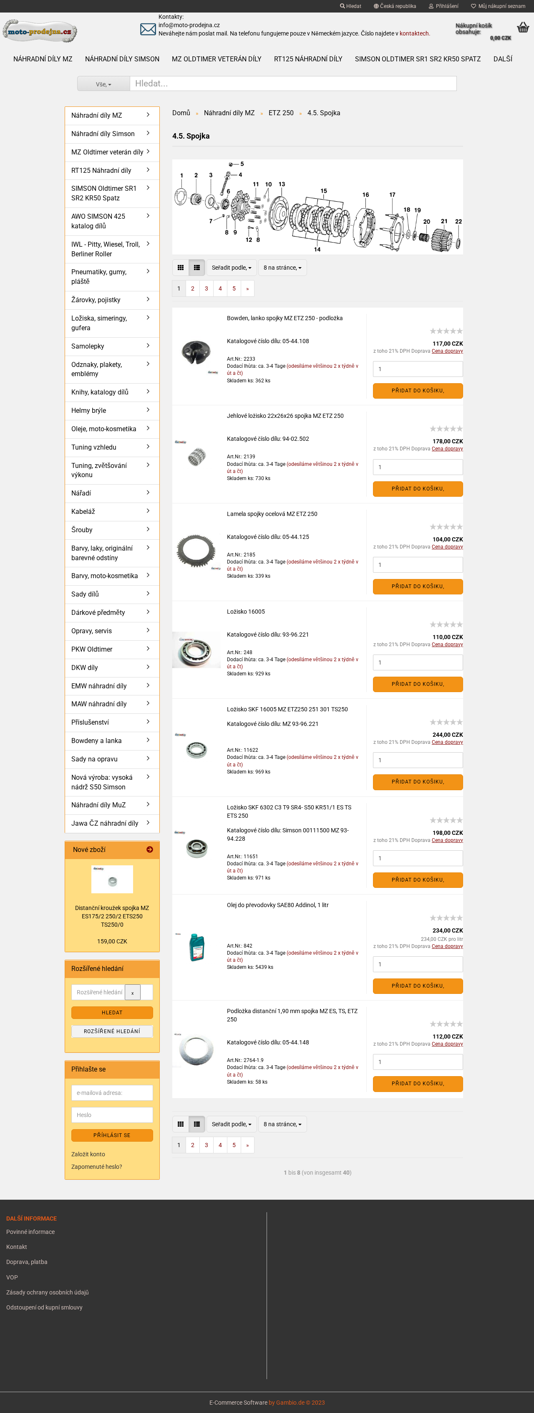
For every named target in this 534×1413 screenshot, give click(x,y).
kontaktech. (415, 33)
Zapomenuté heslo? (96, 1166)
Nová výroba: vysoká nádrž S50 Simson (102, 782)
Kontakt (16, 1247)
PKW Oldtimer (91, 649)
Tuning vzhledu (93, 447)
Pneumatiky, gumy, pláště (98, 277)
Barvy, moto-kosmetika (104, 576)
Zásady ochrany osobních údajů (47, 1292)
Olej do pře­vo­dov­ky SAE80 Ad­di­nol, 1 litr (278, 905)
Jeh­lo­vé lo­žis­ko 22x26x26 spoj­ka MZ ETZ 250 (285, 415)
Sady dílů (85, 594)
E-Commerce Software (238, 1402)
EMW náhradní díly (99, 686)
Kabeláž (83, 512)
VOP (12, 1277)
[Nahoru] (22, 1400)
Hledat (353, 6)
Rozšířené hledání (112, 1031)
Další (503, 59)
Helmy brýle (88, 411)
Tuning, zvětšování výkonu (99, 470)
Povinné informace (30, 1231)
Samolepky (87, 346)
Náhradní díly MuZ (98, 805)
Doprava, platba (27, 1262)
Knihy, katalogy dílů (99, 392)
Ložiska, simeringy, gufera (99, 323)
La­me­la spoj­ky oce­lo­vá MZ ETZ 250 (272, 514)
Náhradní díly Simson (122, 59)
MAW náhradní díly (99, 704)
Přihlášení (445, 6)
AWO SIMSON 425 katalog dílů (98, 221)
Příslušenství (90, 722)
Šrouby (82, 530)
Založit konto (88, 1154)
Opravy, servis (91, 631)
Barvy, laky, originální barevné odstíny (102, 553)
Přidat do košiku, (418, 391)
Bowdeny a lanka (96, 741)
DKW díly (84, 668)
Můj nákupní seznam (501, 6)
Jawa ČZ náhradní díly (105, 823)
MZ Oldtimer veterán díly (217, 59)
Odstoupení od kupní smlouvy (44, 1307)
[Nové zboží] (149, 850)
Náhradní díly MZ (43, 59)
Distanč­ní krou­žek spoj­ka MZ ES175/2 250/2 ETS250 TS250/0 (112, 916)
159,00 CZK (112, 941)
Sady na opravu (94, 759)
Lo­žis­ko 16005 (246, 611)
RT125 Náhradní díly (308, 59)
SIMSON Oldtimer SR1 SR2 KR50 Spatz (418, 59)
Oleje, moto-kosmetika (103, 429)
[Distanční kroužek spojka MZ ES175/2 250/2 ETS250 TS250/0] (112, 879)
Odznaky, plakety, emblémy (96, 369)
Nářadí (81, 493)
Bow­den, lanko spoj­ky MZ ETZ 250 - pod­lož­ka (285, 318)
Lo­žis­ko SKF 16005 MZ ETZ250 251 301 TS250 (287, 709)
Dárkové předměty (98, 613)
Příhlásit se (112, 1135)
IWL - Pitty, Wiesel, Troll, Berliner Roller (105, 249)
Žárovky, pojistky (96, 300)
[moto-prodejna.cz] (62, 31)
